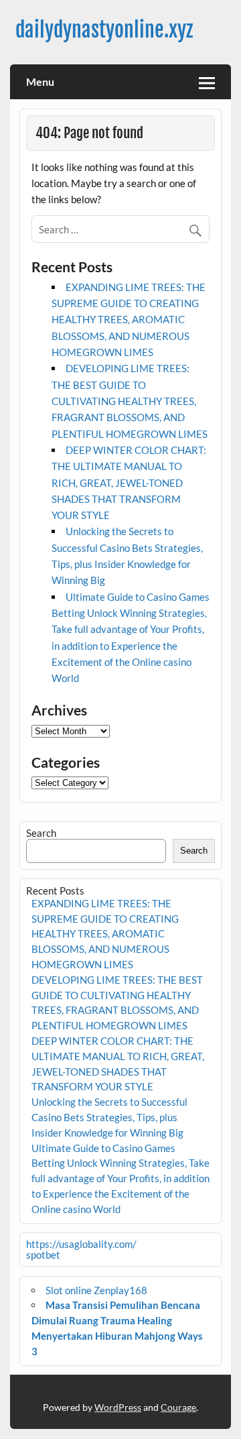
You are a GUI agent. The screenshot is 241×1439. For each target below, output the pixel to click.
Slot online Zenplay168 (96, 1290)
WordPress (117, 1407)
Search (41, 833)
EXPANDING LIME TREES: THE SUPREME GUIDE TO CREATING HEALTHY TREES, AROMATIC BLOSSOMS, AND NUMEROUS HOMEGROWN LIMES (129, 319)
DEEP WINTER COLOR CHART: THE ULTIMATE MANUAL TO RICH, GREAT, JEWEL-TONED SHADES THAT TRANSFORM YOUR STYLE (129, 482)
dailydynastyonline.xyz (104, 30)
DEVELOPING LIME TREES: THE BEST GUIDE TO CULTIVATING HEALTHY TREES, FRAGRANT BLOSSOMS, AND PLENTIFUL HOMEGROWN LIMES (130, 400)
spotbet (43, 1255)
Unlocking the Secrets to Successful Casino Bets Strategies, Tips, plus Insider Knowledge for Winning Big (109, 1117)
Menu (40, 81)
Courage (178, 1407)
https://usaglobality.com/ (81, 1244)
